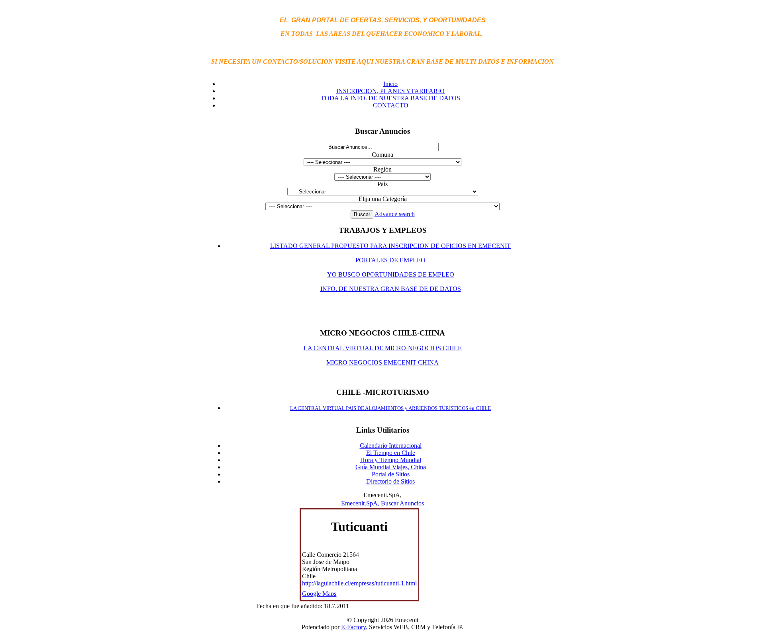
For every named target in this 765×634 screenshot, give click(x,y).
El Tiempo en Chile (390, 452)
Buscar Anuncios (402, 503)
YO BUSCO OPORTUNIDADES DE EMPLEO (390, 274)
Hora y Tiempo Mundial (390, 459)
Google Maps (319, 593)
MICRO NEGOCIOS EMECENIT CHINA (382, 362)
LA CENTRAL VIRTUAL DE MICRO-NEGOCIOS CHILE (383, 348)
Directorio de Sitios (390, 481)
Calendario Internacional (391, 445)
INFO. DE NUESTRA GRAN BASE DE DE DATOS (390, 288)
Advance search (395, 214)
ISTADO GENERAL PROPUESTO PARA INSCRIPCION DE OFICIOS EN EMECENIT (392, 245)
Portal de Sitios (391, 474)
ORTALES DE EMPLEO (392, 260)
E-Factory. (354, 627)
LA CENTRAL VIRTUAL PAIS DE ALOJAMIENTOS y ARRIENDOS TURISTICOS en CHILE (390, 408)
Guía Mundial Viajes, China (390, 467)
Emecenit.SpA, (360, 503)
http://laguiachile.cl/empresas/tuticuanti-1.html (359, 583)
